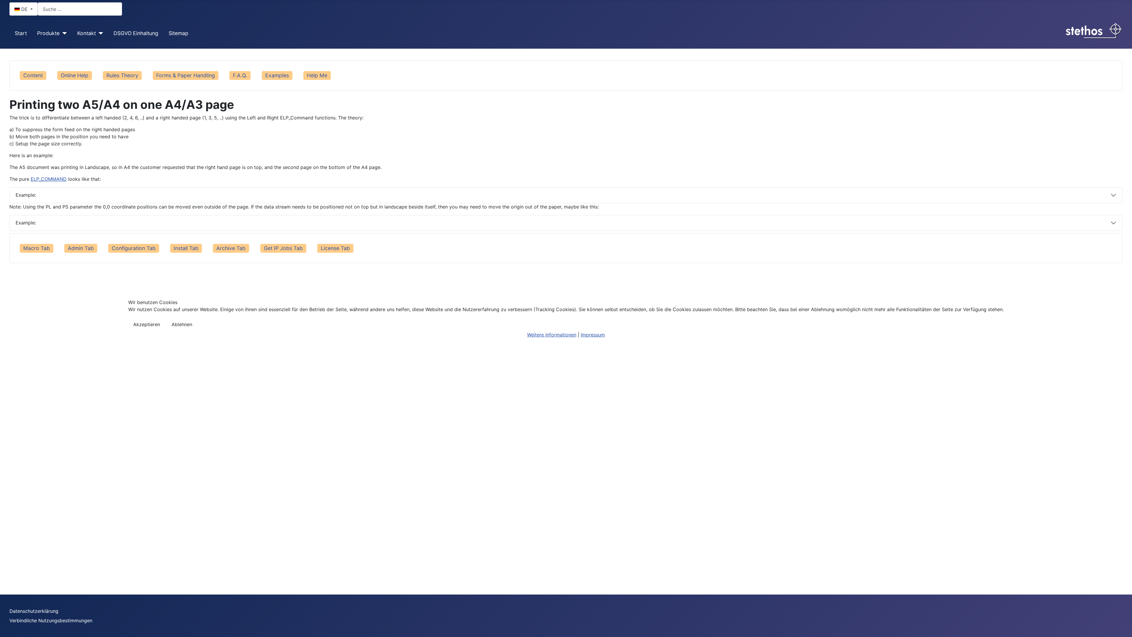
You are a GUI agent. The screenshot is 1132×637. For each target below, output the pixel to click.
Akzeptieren (146, 324)
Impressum (593, 335)
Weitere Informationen (551, 335)
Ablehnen (182, 324)
